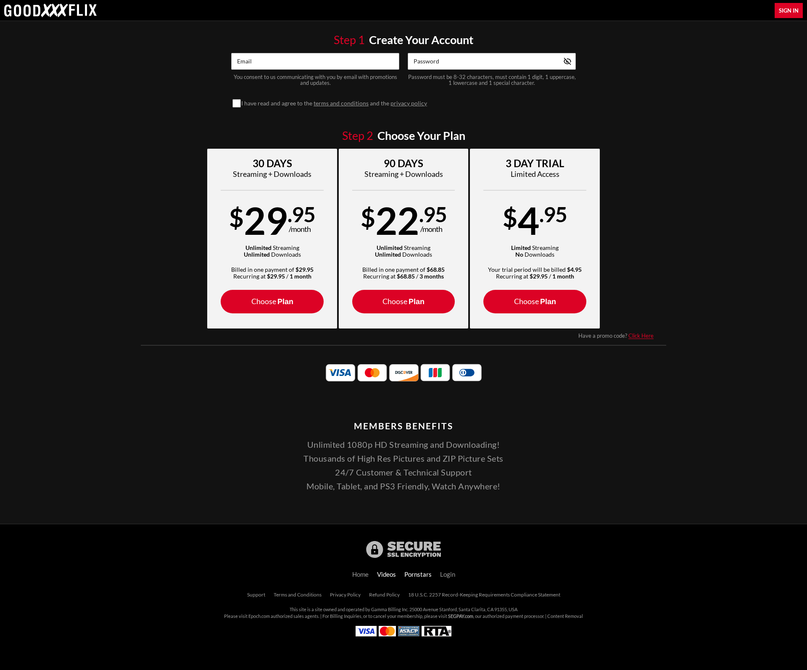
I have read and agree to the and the (334, 103)
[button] (272, 238)
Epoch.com (259, 616)
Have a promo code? (616, 336)
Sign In (789, 10)
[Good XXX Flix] (50, 10)
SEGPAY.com (460, 616)
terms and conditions (341, 103)
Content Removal (565, 616)
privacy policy (408, 103)
